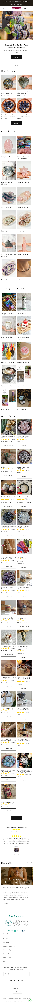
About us (5, 938)
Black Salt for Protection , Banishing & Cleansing (22, 617)
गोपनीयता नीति (8, 1001)
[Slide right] (20, 909)
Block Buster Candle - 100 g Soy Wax (8, 497)
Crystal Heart (21, 231)
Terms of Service (7, 954)
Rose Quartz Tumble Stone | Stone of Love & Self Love (23, 437)
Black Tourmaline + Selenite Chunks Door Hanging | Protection (23, 648)
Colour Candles (21, 314)
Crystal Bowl (5, 207)
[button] (3, 8)
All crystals (4, 157)
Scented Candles (22, 362)
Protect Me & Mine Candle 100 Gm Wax (23, 588)
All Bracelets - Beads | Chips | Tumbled (23, 158)
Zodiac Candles (21, 409)
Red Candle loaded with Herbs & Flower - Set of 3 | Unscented (8, 801)
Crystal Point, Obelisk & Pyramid (8, 255)
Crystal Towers (21, 254)
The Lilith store (10, 998)
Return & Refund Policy (9, 946)
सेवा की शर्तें (14, 1001)
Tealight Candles (6, 314)
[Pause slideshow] (31, 65)
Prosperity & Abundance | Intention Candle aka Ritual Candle (23, 710)
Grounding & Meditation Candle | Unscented (8, 678)
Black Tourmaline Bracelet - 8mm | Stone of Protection (23, 497)
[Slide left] (13, 909)
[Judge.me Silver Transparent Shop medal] (8, 923)
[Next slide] (22, 65)
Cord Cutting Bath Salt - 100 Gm (8, 646)
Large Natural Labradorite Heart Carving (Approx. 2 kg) (24, 92)
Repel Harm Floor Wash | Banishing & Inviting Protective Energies (24, 741)
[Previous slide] (11, 65)
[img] (16, 829)
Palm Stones (5, 231)
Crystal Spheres (22, 207)
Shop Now (16, 57)
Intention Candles (7, 337)
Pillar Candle (5, 409)
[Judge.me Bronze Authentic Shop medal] (24, 923)
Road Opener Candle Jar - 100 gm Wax (8, 437)
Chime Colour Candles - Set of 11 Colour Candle (24, 556)
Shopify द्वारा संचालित (17, 998)
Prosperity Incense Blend (7, 708)
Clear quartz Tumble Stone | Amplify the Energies (23, 527)
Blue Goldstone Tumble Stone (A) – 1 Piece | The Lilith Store (23, 115)
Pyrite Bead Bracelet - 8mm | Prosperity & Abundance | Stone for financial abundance (8, 557)
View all (16, 123)
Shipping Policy (7, 957)
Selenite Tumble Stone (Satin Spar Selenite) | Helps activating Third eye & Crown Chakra (24, 771)
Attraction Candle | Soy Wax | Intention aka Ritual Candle (7, 617)
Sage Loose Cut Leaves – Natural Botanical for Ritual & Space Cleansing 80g (24, 467)
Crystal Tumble (6, 280)
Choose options (9, 445)
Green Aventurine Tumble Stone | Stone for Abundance (8, 770)
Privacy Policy (7, 950)
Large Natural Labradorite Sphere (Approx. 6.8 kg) (7, 92)
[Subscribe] (28, 974)
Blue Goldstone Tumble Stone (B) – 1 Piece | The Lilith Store (8, 115)
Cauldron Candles (7, 386)
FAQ (4, 961)
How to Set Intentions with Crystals (16, 887)
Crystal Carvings (22, 182)
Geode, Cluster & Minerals (6, 183)
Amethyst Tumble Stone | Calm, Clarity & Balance (8, 588)
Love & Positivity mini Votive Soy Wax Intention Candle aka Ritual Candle (23, 679)
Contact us (6, 942)
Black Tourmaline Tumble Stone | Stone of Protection (8, 527)
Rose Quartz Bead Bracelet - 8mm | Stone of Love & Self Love (8, 740)
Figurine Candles (6, 362)
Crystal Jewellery (22, 280)
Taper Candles (21, 386)
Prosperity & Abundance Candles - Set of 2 (7, 466)
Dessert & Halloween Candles (23, 338)
